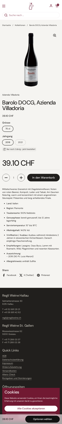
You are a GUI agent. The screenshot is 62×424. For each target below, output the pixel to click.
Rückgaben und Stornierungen (17, 378)
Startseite (6, 25)
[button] (6, 177)
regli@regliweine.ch (11, 317)
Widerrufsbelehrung (12, 367)
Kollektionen (20, 25)
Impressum (7, 363)
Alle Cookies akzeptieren (31, 408)
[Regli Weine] (31, 6)
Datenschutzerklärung (12, 359)
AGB (4, 355)
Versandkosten (9, 370)
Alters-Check (8, 374)
